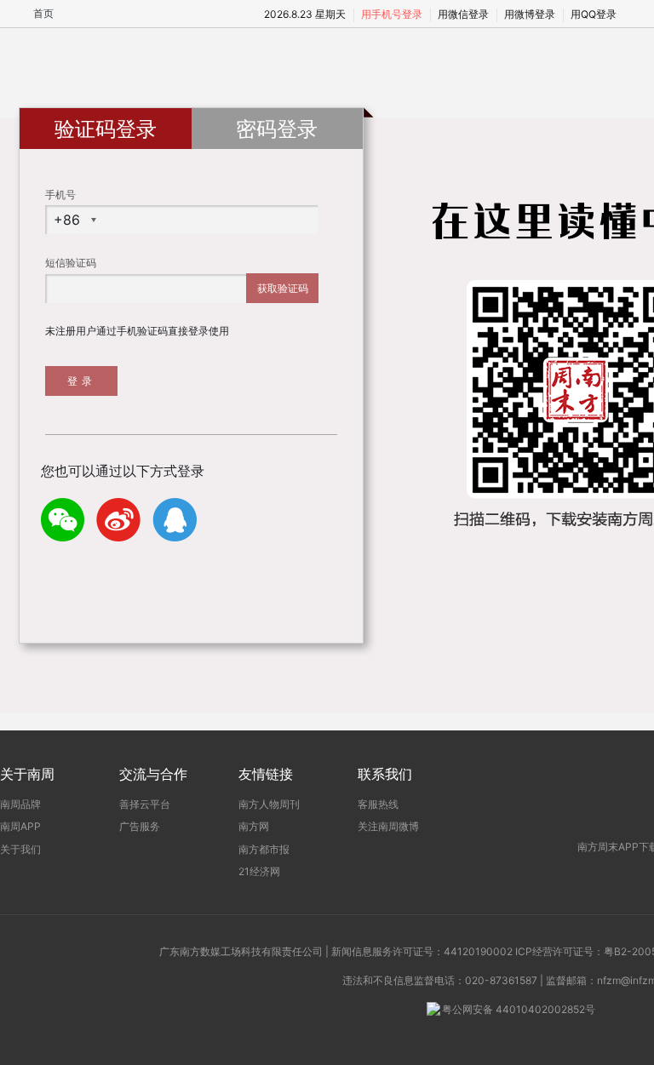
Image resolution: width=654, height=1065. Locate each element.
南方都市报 (264, 849)
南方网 (253, 826)
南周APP (20, 826)
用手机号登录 (391, 14)
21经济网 (259, 871)
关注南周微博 (388, 826)
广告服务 (139, 826)
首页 (43, 13)
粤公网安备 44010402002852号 (518, 1009)
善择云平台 (144, 804)
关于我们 (20, 849)
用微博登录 (529, 14)
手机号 (60, 194)
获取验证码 (282, 288)
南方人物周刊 (269, 804)
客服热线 (378, 804)
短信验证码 (70, 262)
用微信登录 (463, 14)
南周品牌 (20, 804)
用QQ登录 (594, 14)
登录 (81, 381)
